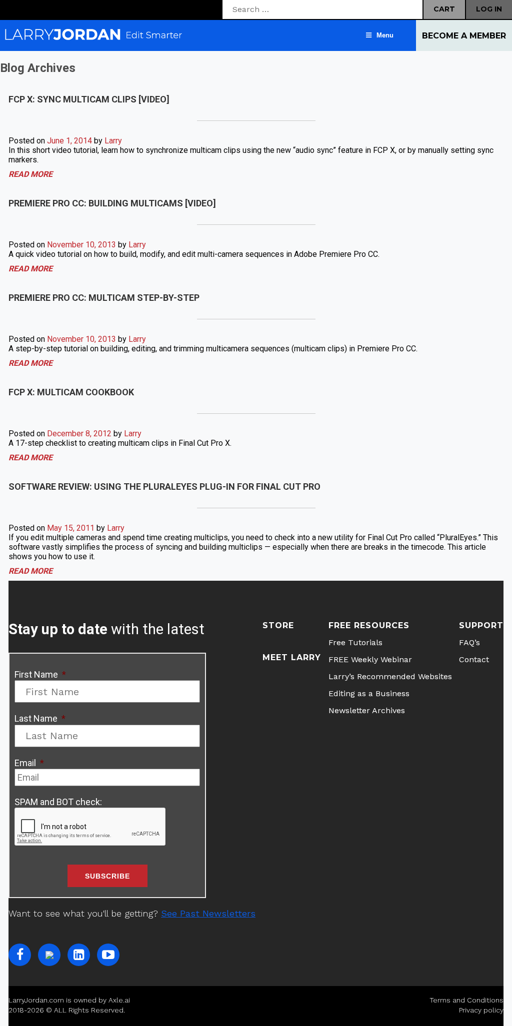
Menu (385, 35)
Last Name (40, 718)
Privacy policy (481, 1010)
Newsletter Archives (366, 710)
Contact (474, 659)
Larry (113, 140)
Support (481, 625)
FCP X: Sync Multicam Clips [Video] (89, 99)
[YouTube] (108, 955)
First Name (40, 674)
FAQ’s (469, 642)
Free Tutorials (355, 642)
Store (278, 625)
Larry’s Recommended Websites (390, 676)
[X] (49, 955)
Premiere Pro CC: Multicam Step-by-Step (104, 297)
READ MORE (30, 174)
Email (29, 763)
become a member (464, 35)
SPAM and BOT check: (58, 802)
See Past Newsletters (208, 913)
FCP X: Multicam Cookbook (71, 392)
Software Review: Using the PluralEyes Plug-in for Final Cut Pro (164, 486)
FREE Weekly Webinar (370, 659)
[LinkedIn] (79, 955)
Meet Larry (291, 657)
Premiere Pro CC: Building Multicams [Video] (112, 203)
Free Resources (369, 625)
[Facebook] (19, 955)
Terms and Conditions (467, 1000)
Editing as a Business (369, 693)
